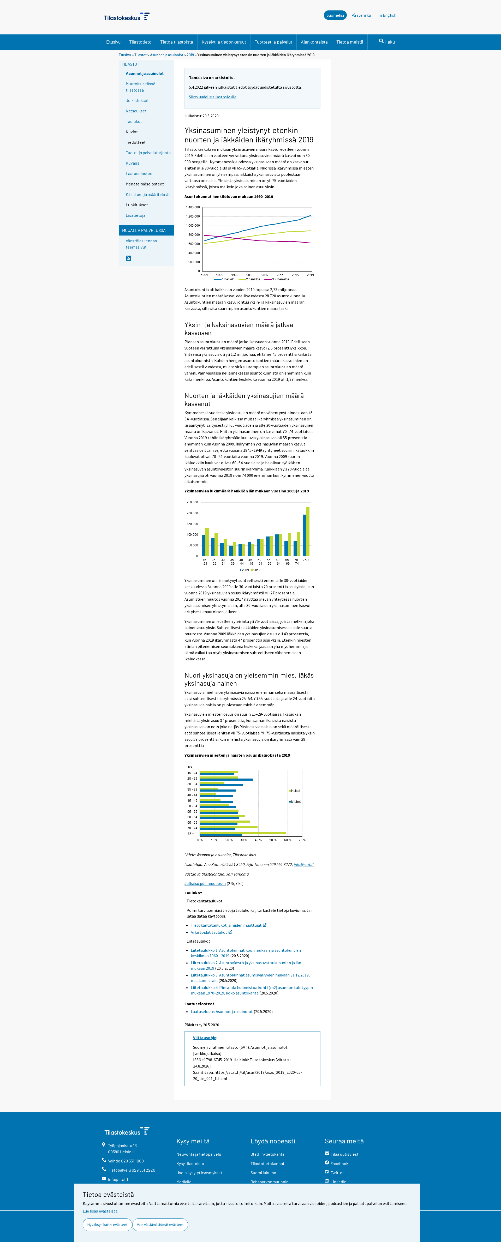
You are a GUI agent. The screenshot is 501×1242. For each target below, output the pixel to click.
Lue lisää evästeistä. (100, 1211)
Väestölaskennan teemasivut (141, 243)
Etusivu (113, 42)
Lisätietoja (135, 215)
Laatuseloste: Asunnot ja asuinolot (222, 1011)
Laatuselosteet (140, 173)
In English (387, 15)
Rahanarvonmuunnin (269, 1181)
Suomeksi (335, 15)
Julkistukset (137, 100)
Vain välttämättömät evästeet (160, 1224)
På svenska (361, 15)
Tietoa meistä (349, 42)
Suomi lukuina (263, 1172)
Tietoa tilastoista (176, 42)
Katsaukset (136, 110)
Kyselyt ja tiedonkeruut (224, 42)
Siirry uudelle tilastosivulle (212, 96)
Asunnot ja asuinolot (166, 55)
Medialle (184, 1181)
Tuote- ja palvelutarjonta (148, 152)
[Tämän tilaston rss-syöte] (149, 260)
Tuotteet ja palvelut (273, 42)
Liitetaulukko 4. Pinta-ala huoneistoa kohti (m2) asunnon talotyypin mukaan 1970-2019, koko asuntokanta (252, 990)
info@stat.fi (304, 864)
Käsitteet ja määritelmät (148, 194)
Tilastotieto (140, 42)
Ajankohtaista (314, 42)
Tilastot (140, 55)
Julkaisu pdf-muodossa (205, 883)
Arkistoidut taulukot (209, 932)
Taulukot (134, 121)
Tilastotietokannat (267, 1163)
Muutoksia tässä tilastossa (140, 86)
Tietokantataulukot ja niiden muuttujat (226, 925)
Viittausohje (204, 1037)
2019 (190, 55)
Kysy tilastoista (190, 1163)
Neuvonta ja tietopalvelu (198, 1153)
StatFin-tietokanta (267, 1153)
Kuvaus (132, 162)
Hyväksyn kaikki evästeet (107, 1224)
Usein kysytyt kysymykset (199, 1172)
